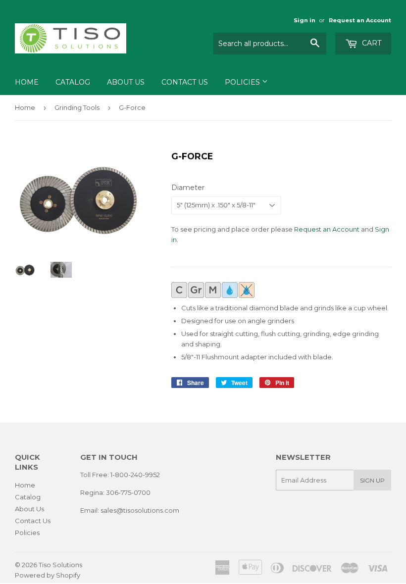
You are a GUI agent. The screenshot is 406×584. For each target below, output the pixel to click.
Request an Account (360, 20)
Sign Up (372, 480)
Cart (370, 43)
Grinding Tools (77, 107)
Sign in (304, 20)
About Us (126, 82)
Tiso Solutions (60, 565)
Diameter (187, 187)
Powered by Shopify (47, 575)
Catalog (72, 82)
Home (27, 82)
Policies (243, 82)
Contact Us (184, 82)
